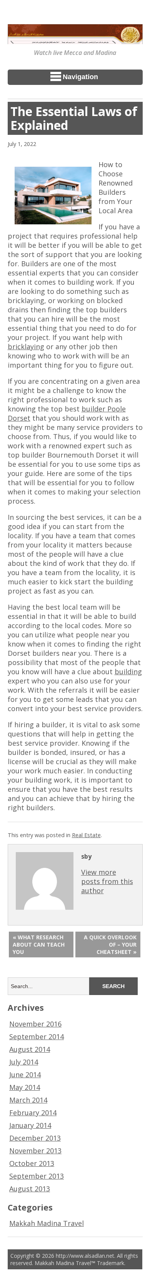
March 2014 (28, 1100)
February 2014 (33, 1112)
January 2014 (30, 1125)
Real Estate (86, 835)
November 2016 (35, 1023)
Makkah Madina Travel (46, 1223)
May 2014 (24, 1087)
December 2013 (35, 1138)
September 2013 (36, 1176)
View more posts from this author (107, 881)
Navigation (80, 77)
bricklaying (26, 346)
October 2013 (31, 1163)
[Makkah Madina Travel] (75, 38)
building (128, 671)
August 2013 (29, 1188)
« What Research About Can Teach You (39, 944)
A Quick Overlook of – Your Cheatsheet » (110, 944)
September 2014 (36, 1036)
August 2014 (29, 1049)
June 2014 (25, 1074)
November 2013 (35, 1150)
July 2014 (23, 1061)
